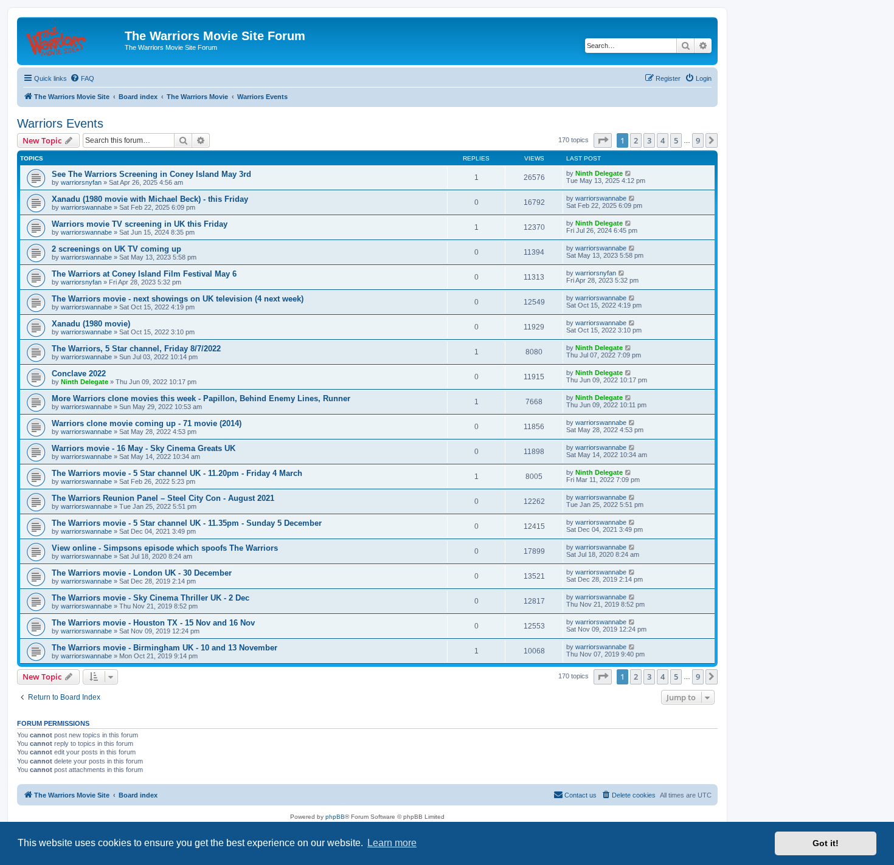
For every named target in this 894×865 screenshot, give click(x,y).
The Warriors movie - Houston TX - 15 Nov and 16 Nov (153, 622)
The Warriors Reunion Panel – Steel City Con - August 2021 (163, 498)
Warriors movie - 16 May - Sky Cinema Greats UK (143, 448)
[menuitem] (82, 78)
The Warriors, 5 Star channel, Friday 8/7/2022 (136, 348)
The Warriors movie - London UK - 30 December (142, 572)
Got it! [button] (826, 843)
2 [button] (636, 140)
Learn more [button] (392, 843)
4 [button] (662, 140)
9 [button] (698, 140)
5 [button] (676, 140)
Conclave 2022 (79, 373)
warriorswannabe (86, 207)
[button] (603, 140)
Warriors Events (60, 123)
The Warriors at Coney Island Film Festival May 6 (144, 273)
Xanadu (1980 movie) (91, 323)
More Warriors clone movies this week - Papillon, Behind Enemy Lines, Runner (201, 398)
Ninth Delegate (599, 173)
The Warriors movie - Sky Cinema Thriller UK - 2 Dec (150, 597)
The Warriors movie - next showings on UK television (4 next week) (177, 298)
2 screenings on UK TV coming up (116, 248)
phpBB (335, 816)
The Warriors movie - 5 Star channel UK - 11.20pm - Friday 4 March (177, 473)
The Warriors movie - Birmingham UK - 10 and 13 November (164, 647)
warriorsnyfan (81, 182)
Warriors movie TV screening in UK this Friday (139, 224)
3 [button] (649, 140)
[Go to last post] (628, 173)
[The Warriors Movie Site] (72, 39)
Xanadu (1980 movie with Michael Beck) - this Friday (150, 199)
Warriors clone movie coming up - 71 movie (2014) (146, 423)
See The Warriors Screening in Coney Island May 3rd (151, 174)
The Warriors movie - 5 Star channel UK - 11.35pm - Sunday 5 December (187, 523)
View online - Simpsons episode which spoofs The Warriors (165, 548)
